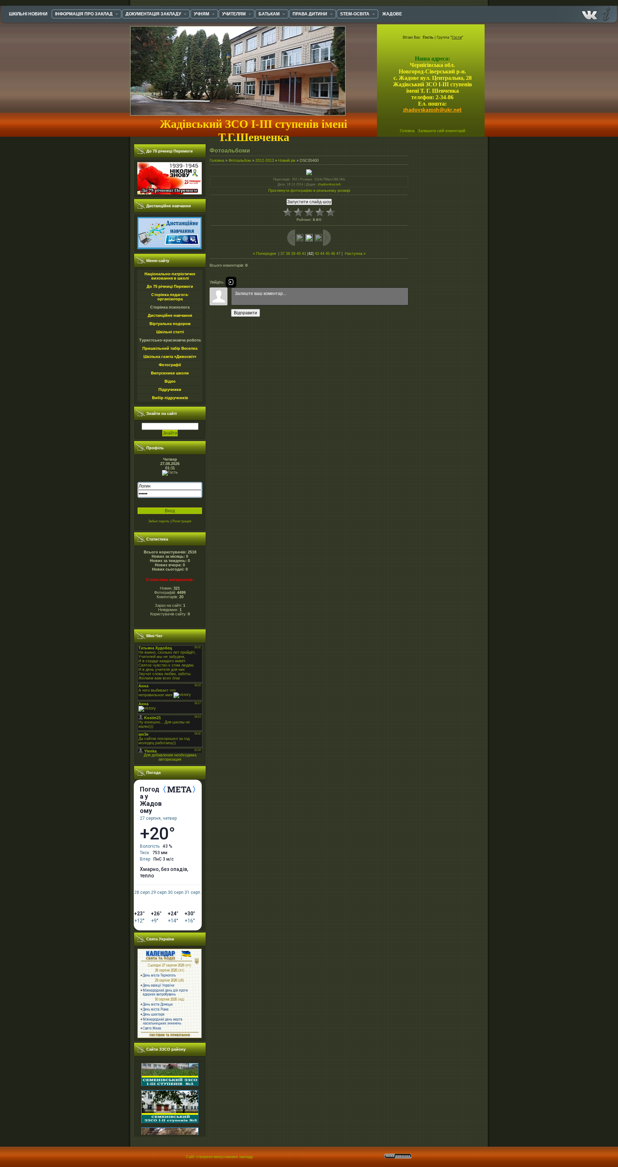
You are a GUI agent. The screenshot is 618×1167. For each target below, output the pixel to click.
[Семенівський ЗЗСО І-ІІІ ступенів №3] (169, 1068)
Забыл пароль (159, 521)
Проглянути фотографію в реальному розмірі (309, 190)
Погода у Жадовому (151, 800)
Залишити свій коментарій (441, 131)
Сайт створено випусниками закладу (219, 1156)
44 (322, 253)
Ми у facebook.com (589, 13)
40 (298, 253)
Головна (407, 131)
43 (317, 253)
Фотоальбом (240, 160)
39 (293, 253)
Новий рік (286, 160)
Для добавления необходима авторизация (170, 757)
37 (282, 253)
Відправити (245, 312)
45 (327, 253)
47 (338, 253)
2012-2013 (264, 160)
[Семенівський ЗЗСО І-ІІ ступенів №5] (169, 1105)
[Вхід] (231, 282)
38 (288, 253)
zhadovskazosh (329, 184)
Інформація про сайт (605, 13)
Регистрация (181, 521)
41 (304, 253)
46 (333, 253)
